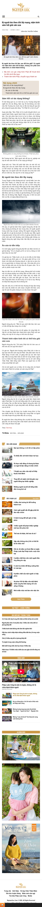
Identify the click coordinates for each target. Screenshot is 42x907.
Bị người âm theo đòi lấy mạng (14, 88)
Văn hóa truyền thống (29, 31)
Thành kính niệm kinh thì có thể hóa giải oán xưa (22, 93)
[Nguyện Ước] (21, 7)
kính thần (13, 433)
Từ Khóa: (5, 433)
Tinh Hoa (9, 428)
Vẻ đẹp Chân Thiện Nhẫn (28, 891)
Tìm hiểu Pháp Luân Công (17, 896)
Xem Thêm (21, 599)
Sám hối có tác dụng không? (13, 85)
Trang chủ (7, 891)
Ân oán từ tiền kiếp (12, 90)
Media (30, 896)
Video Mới (21, 658)
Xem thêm (36, 498)
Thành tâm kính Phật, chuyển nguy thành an (20, 77)
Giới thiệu (15, 891)
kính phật (21, 433)
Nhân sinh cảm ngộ (28, 893)
